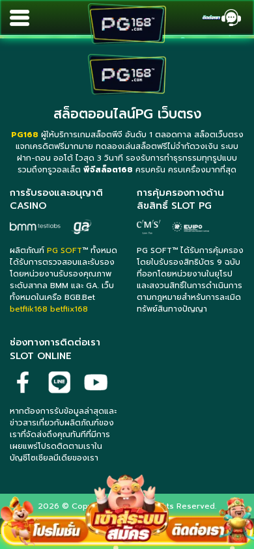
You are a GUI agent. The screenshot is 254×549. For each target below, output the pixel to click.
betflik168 (29, 309)
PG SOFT (64, 250)
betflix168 (69, 309)
